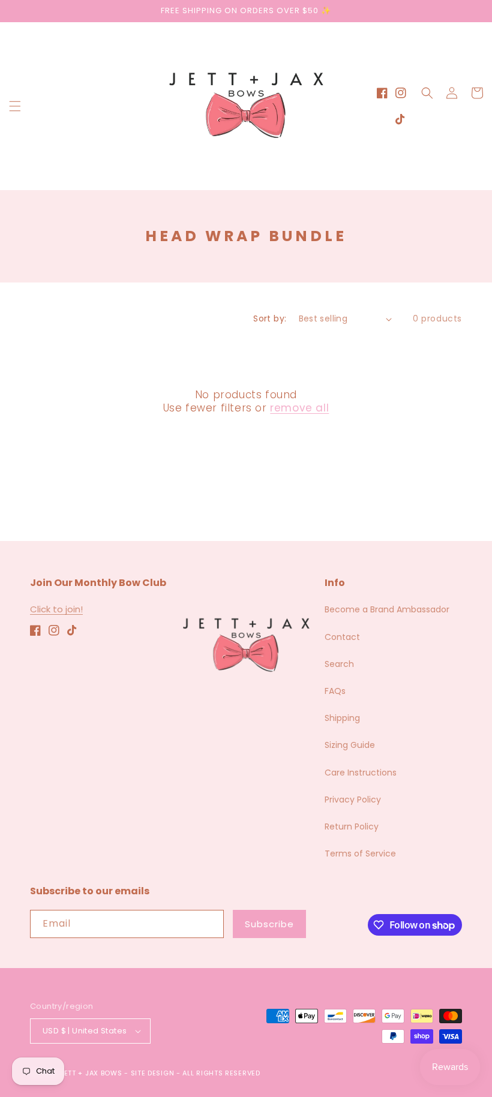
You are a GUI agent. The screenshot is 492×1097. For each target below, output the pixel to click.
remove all (299, 407)
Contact (342, 637)
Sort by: (269, 318)
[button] (15, 106)
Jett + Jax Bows (91, 1073)
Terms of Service (360, 853)
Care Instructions (361, 773)
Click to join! (56, 609)
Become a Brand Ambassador (387, 609)
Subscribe (269, 924)
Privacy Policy (353, 800)
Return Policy (352, 826)
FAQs (335, 691)
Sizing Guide (350, 745)
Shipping (342, 718)
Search (339, 664)
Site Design (153, 1073)
